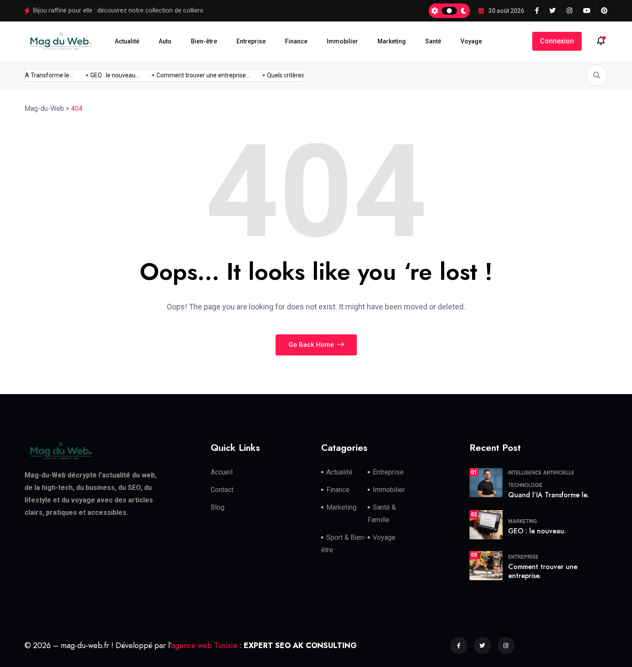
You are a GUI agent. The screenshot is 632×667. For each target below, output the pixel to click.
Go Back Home (312, 345)
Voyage (471, 41)
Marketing (391, 41)
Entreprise (251, 41)
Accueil (222, 472)
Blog (217, 507)
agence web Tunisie (204, 645)
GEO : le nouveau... (110, 75)
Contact (222, 490)
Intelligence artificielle (541, 472)
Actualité (127, 41)
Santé (433, 41)
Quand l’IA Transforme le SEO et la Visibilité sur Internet (111, 10)
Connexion (557, 41)
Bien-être (204, 41)
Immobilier (342, 41)
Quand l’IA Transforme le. (548, 495)
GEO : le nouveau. (537, 530)
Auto (165, 41)
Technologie (525, 485)
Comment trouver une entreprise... (198, 75)
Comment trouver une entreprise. (542, 571)
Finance (296, 41)
